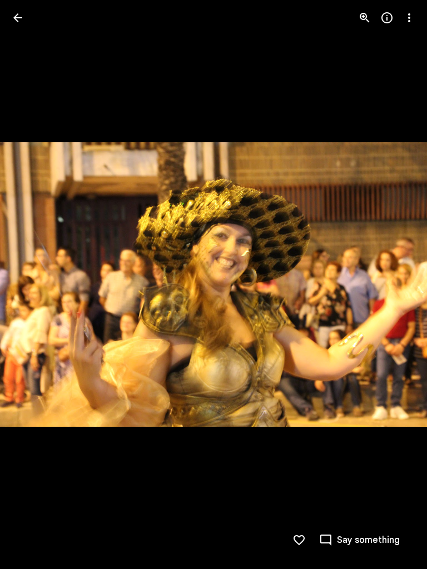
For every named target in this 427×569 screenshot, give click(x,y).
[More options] (409, 18)
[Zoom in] (365, 18)
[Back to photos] (17, 17)
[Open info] (387, 18)
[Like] (299, 540)
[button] (395, 284)
